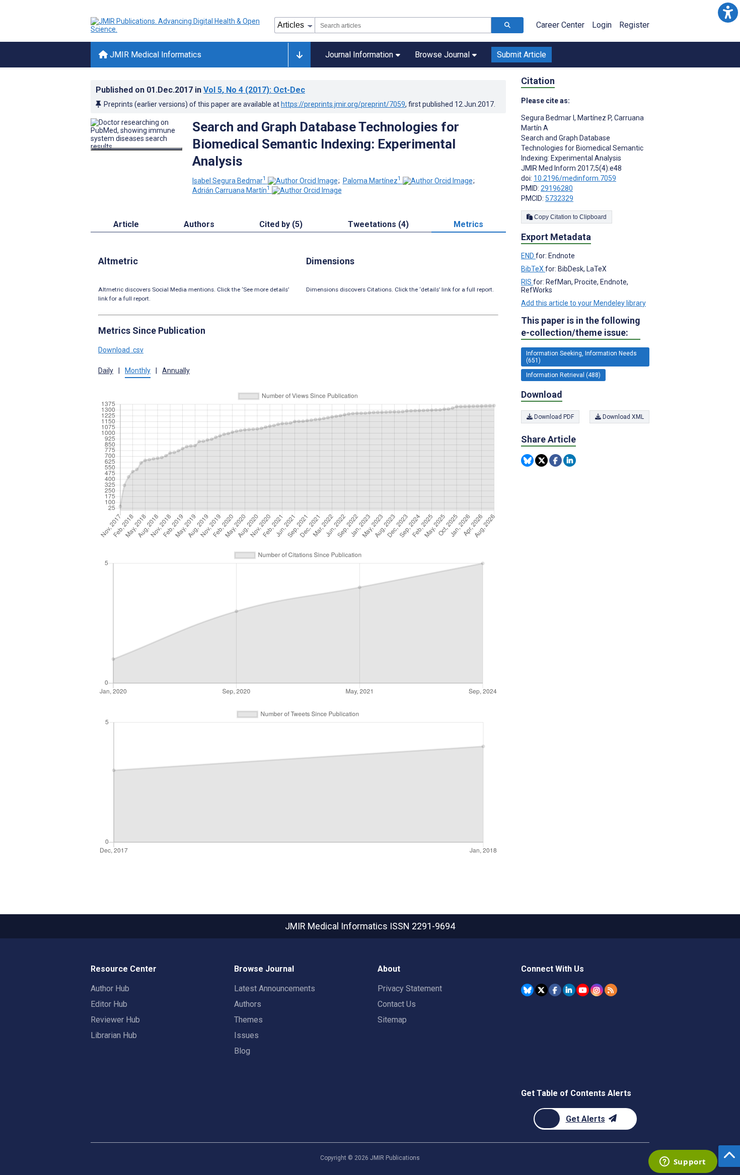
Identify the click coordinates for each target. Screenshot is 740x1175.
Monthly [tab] (138, 370)
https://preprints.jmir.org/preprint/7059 (343, 104)
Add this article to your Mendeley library (583, 303)
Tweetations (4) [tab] (378, 224)
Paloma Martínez (372, 181)
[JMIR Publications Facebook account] (555, 990)
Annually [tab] (176, 370)
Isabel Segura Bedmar (229, 181)
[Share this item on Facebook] (555, 460)
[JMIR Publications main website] (176, 25)
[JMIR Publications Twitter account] (541, 990)
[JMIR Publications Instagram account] (596, 990)
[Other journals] (299, 55)
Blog (242, 1051)
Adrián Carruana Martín (231, 190)
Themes (248, 1019)
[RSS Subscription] (611, 990)
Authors (247, 1004)
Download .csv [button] (120, 350)
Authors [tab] (199, 224)
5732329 (559, 198)
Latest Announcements (274, 988)
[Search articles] (507, 25)
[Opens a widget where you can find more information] (682, 1162)
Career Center (560, 25)
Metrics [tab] (468, 224)
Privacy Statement (410, 988)
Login (602, 25)
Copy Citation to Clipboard (570, 217)
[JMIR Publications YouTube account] (582, 990)
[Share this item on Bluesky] (527, 460)
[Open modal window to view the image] (136, 149)
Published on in (200, 90)
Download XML (622, 416)
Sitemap (392, 1019)
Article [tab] (126, 224)
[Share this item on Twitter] (541, 460)
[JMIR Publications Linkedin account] (569, 990)
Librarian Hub (114, 1035)
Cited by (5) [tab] (281, 224)
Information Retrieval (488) (563, 375)
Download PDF (553, 416)
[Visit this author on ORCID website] (303, 181)
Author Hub (110, 988)
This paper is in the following (580, 326)
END (528, 256)
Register (634, 25)
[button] (727, 12)
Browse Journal (442, 54)
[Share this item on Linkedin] (569, 460)
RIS (527, 282)
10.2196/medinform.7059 (575, 178)
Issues (246, 1035)
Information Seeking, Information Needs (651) (581, 357)
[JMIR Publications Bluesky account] (527, 990)
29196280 (557, 188)
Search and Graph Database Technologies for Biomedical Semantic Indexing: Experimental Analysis (325, 144)
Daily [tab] (105, 370)
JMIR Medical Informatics (154, 54)
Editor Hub (109, 1004)
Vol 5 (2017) (254, 90)
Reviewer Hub (115, 1019)
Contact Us (397, 1004)
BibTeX (533, 269)
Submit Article (521, 54)
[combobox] (403, 25)
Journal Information (359, 54)
